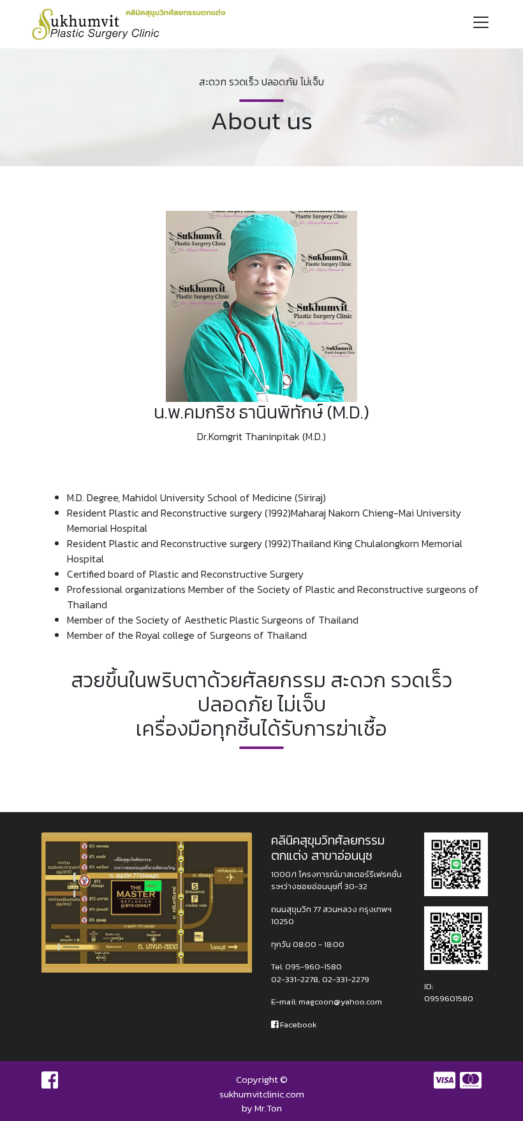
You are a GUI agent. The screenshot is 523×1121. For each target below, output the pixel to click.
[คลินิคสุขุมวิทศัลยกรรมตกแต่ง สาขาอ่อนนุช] (456, 863)
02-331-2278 (294, 979)
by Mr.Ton (262, 1108)
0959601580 (448, 998)
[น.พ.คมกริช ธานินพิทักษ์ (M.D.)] (261, 305)
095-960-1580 (313, 966)
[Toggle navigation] (481, 24)
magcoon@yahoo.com (340, 1002)
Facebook (297, 1024)
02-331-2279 (345, 979)
